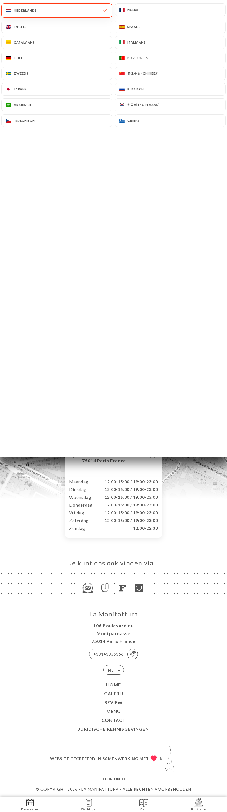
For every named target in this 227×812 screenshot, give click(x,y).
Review (113, 702)
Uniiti (121, 779)
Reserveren (30, 809)
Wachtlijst (89, 809)
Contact (114, 720)
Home (113, 684)
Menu (113, 711)
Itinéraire (198, 809)
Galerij (113, 693)
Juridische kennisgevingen (113, 729)
